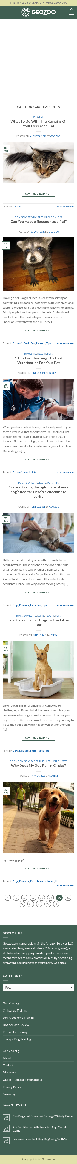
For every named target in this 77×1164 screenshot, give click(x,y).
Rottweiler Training (15, 1032)
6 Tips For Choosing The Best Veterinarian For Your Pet (38, 360)
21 (68, 897)
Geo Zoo (55, 136)
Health (41, 353)
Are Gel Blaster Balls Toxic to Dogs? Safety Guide (40, 1128)
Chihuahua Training (15, 1010)
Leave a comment (65, 206)
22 (22, 903)
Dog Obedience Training (18, 1017)
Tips (59, 217)
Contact (8, 1065)
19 (50, 897)
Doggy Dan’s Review (16, 1024)
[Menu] (5, 12)
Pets (42, 117)
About (7, 1058)
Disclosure (9, 1072)
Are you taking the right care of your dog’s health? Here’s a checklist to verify (38, 492)
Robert (53, 776)
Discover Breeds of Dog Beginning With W (40, 1139)
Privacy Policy (12, 1087)
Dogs (21, 483)
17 (33, 897)
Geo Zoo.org (11, 1003)
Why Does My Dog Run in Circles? (38, 765)
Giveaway (9, 1094)
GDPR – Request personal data (22, 1079)
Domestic (21, 217)
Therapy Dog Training (17, 1039)
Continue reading (38, 193)
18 (41, 897)
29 (48, 903)
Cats (35, 117)
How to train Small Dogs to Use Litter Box (38, 622)
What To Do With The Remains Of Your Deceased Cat (38, 123)
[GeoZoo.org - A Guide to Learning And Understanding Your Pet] (38, 12)
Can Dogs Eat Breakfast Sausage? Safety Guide (43, 1116)
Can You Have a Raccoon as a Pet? (38, 221)
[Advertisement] (38, 59)
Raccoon (50, 217)
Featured (45, 761)
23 (30, 903)
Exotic (32, 217)
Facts (42, 483)
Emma (54, 635)
